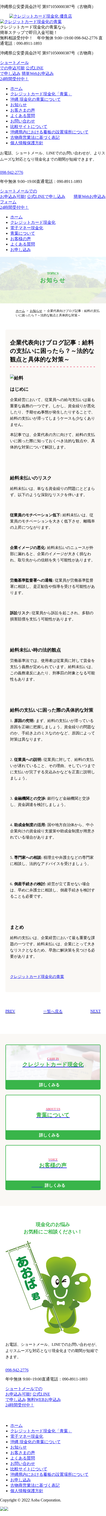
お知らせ (18, 105)
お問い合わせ (22, 121)
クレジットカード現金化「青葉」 (41, 94)
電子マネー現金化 (26, 228)
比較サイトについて (28, 126)
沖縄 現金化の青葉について (35, 99)
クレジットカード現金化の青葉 (37, 977)
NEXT (95, 1011)
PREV (10, 1011)
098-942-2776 (11, 172)
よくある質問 (22, 115)
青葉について (22, 233)
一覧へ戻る (53, 1011)
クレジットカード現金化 (33, 222)
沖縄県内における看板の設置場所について (49, 132)
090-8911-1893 (74, 1379)
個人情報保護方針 (26, 143)
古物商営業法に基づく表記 (35, 137)
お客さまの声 (22, 110)
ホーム (16, 88)
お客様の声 (20, 239)
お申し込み (20, 249)
